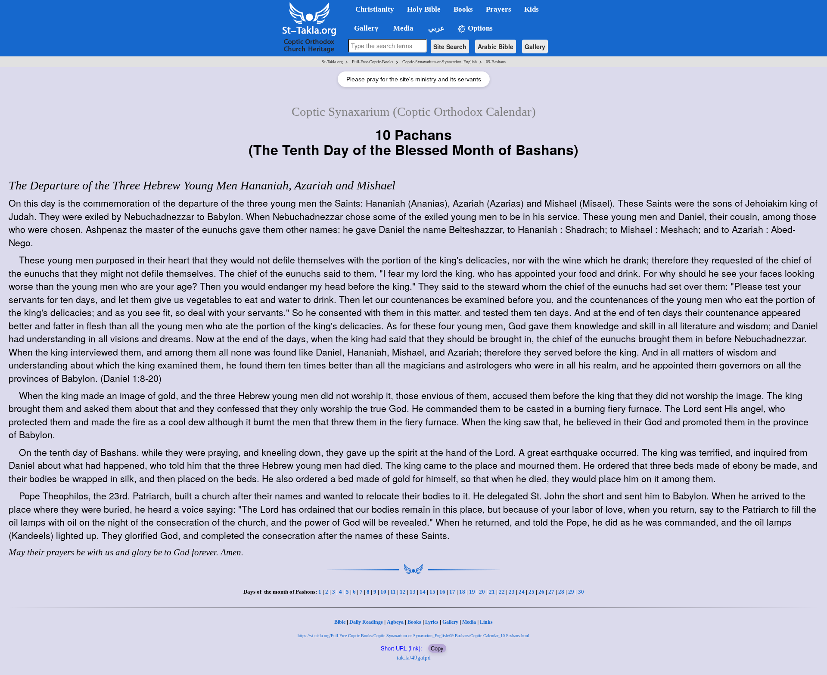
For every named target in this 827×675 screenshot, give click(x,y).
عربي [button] (435, 28)
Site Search (449, 46)
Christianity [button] (374, 9)
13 (413, 591)
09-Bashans (496, 61)
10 (383, 591)
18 (462, 591)
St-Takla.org (332, 61)
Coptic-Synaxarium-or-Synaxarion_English (439, 61)
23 (512, 591)
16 (442, 591)
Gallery (535, 46)
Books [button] (463, 9)
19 (472, 591)
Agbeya (395, 622)
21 (492, 591)
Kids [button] (531, 9)
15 (432, 591)
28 (561, 591)
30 (581, 591)
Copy (437, 648)
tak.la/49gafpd (414, 657)
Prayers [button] (498, 9)
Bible (339, 622)
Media (469, 622)
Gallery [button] (364, 28)
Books (414, 622)
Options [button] (479, 28)
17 (452, 591)
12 (403, 591)
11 (393, 591)
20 (482, 591)
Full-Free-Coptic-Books (372, 61)
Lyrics (431, 622)
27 (551, 591)
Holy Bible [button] (424, 9)
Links (486, 622)
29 (571, 591)
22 (502, 591)
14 (423, 591)
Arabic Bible (495, 46)
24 (522, 591)
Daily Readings (366, 622)
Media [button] (403, 28)
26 (541, 591)
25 (532, 591)
